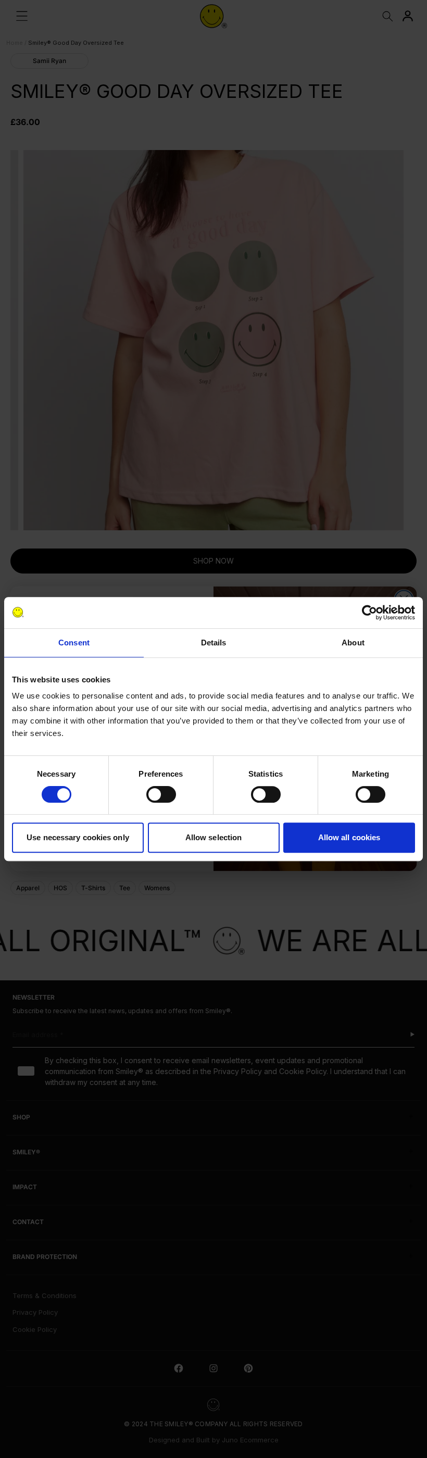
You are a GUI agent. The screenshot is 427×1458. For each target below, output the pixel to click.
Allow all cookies (349, 837)
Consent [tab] (74, 642)
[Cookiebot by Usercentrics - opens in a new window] (369, 612)
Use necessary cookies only (78, 837)
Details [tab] (214, 642)
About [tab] (353, 642)
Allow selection (213, 837)
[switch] (161, 794)
